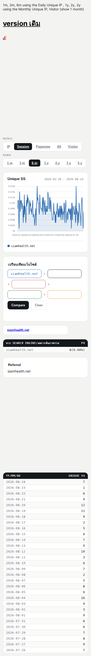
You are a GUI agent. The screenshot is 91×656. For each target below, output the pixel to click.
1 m (10, 163)
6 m (34, 163)
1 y (46, 163)
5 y (80, 163)
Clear (39, 305)
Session (23, 146)
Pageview (43, 146)
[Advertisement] (45, 87)
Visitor (73, 146)
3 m (22, 163)
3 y (68, 163)
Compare (18, 305)
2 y (57, 163)
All (59, 146)
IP (8, 146)
